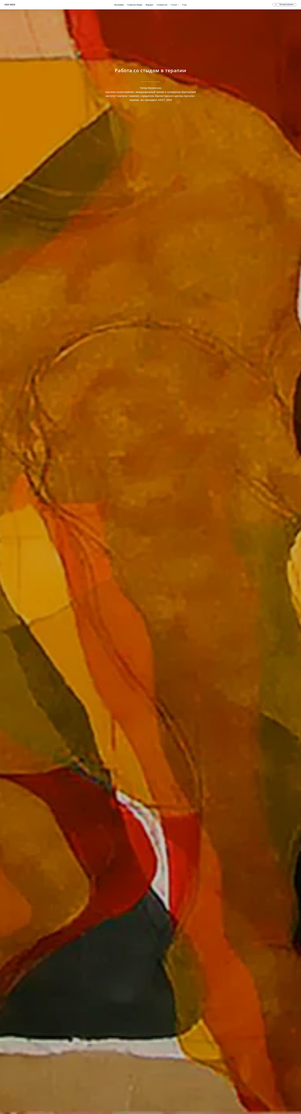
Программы (119, 5)
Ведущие (149, 5)
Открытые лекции (134, 5)
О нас (184, 5)
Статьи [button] (174, 5)
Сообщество (162, 5)
